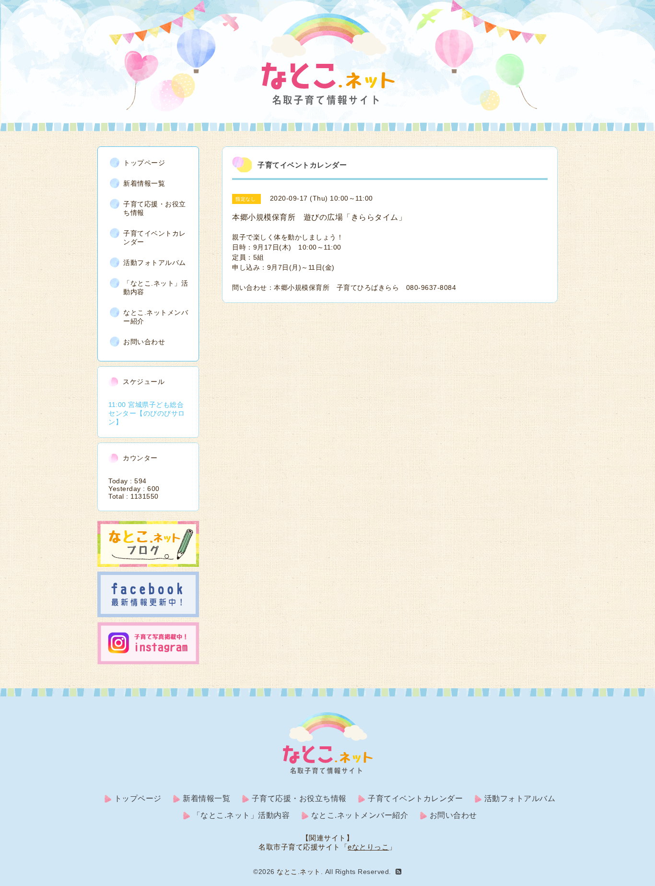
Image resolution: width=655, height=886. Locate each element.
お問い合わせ (144, 342)
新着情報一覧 (144, 183)
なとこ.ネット (299, 871)
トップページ (144, 163)
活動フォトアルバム (154, 262)
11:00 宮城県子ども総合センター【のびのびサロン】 (146, 413)
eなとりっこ (368, 847)
